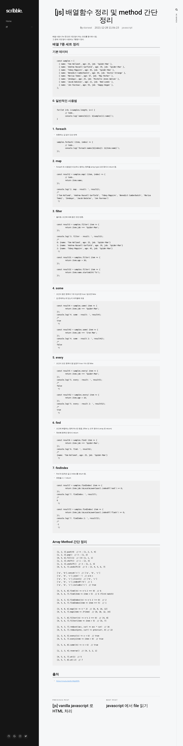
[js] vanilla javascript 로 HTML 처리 (73, 706)
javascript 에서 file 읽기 (127, 704)
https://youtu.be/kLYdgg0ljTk (67, 681)
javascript (127, 27)
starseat (87, 27)
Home (9, 21)
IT (7, 27)
